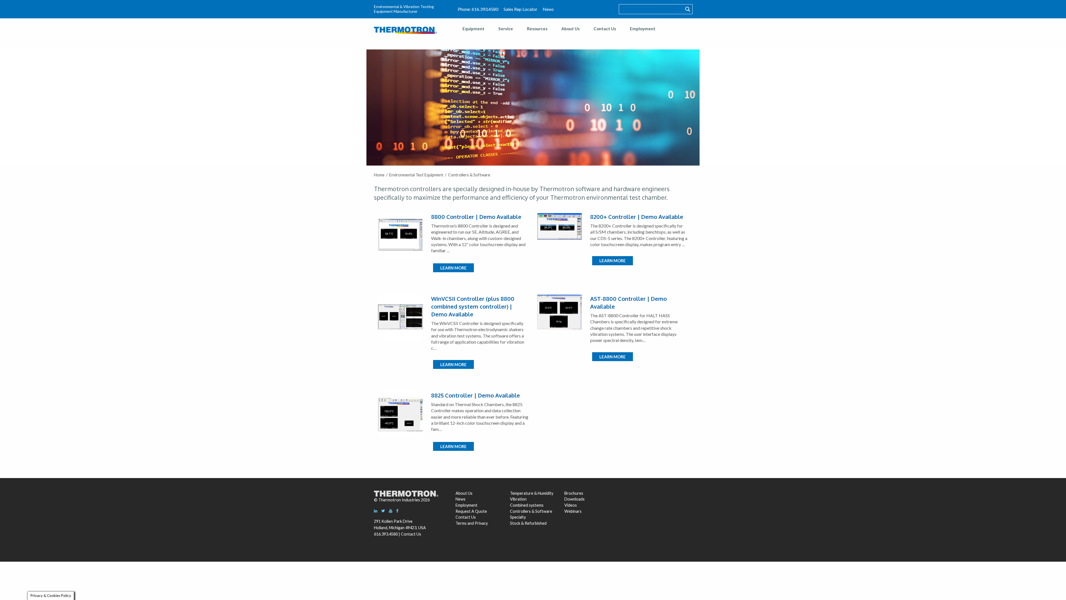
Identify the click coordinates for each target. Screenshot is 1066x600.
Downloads (573, 499)
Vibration (518, 499)
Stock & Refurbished (528, 523)
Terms (461, 523)
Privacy (481, 523)
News (548, 9)
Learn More (453, 267)
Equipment (473, 28)
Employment (642, 28)
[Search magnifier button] (687, 9)
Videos (570, 505)
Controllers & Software (531, 511)
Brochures (573, 493)
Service (505, 28)
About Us (570, 28)
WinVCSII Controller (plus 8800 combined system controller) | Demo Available (472, 306)
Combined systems (527, 505)
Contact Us (605, 28)
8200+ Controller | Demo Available (636, 216)
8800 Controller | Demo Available (476, 216)
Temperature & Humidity (531, 493)
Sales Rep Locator (520, 9)
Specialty (518, 517)
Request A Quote (471, 511)
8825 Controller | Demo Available (475, 395)
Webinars (573, 511)
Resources (537, 28)
